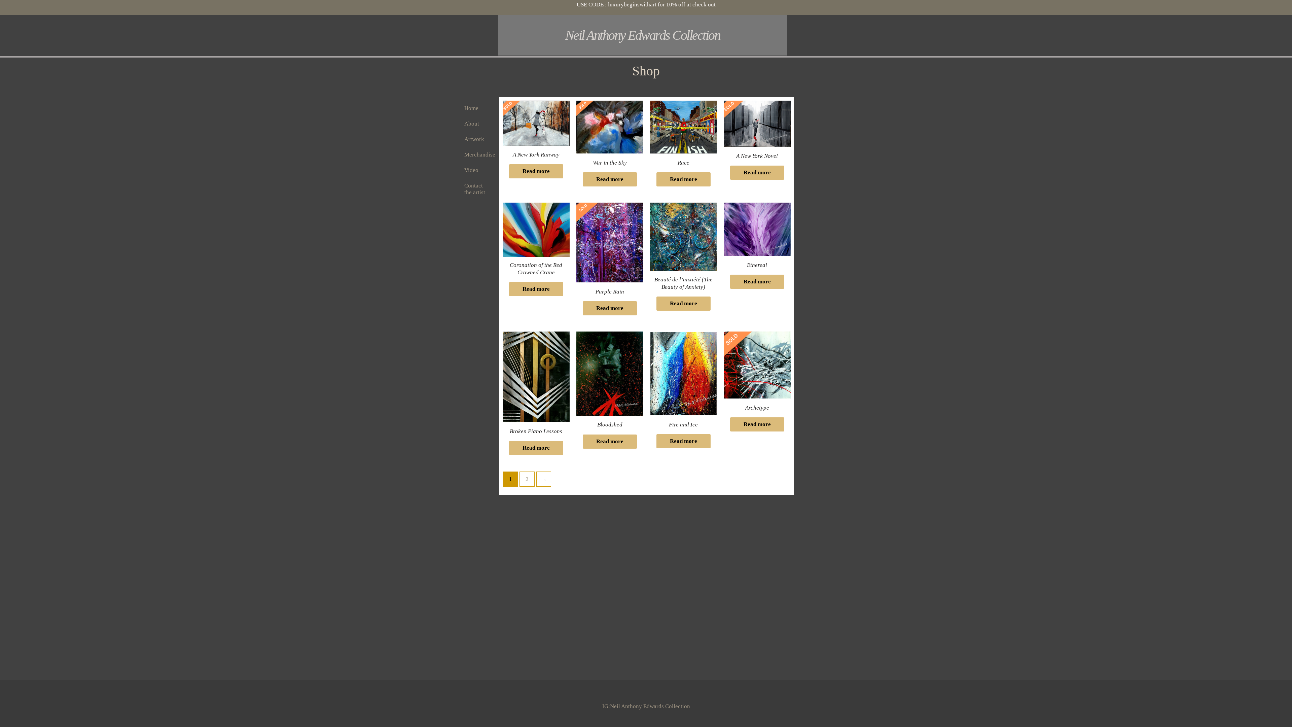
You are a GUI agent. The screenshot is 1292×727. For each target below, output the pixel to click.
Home (471, 108)
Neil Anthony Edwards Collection (642, 35)
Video (471, 170)
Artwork (474, 139)
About (471, 123)
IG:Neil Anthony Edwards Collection (646, 706)
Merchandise (479, 154)
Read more (536, 171)
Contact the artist (474, 189)
